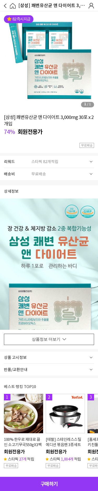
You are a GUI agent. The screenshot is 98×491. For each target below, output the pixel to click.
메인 (13, 6)
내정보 (91, 6)
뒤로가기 (5, 6)
